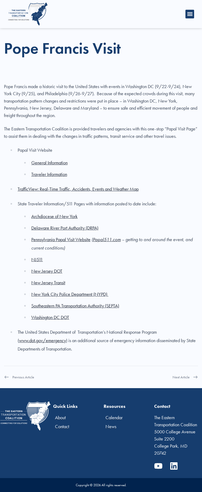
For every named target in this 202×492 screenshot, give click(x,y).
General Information (49, 163)
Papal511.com (107, 239)
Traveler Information (49, 174)
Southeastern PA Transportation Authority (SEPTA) (75, 306)
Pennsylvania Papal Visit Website (60, 239)
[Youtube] (158, 466)
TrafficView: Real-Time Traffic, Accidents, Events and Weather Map (78, 189)
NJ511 (37, 259)
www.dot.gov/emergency (42, 340)
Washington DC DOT (50, 317)
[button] (189, 14)
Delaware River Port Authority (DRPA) (64, 228)
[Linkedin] (174, 466)
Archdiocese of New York (54, 216)
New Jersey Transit (48, 283)
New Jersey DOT (46, 271)
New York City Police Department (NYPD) (69, 294)
